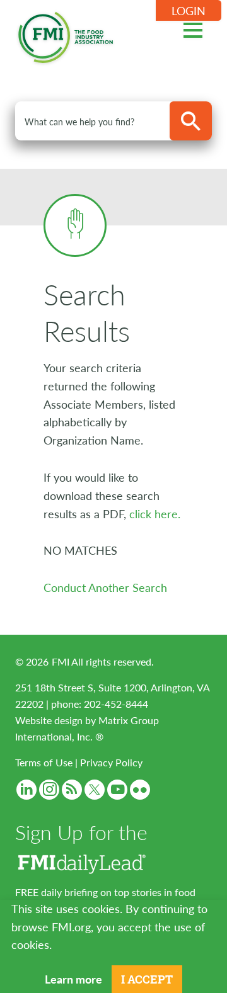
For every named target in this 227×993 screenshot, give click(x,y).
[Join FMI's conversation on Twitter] (94, 790)
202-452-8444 (116, 703)
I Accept (147, 979)
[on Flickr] (140, 790)
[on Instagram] (49, 790)
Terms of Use (44, 762)
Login (189, 10)
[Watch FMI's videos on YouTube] (117, 790)
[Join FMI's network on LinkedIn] (26, 790)
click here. (154, 513)
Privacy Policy (111, 762)
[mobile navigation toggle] (192, 28)
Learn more (73, 979)
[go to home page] (65, 35)
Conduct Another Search (105, 587)
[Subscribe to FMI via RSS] (72, 790)
